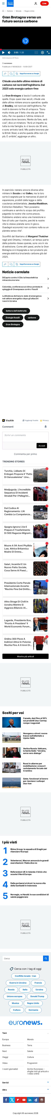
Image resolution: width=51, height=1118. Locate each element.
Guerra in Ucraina (17, 983)
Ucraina (39, 989)
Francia (38, 983)
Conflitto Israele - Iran (25, 976)
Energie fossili (13, 317)
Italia (25, 989)
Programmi (32, 1063)
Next (4, 1051)
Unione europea (14, 996)
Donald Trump (37, 996)
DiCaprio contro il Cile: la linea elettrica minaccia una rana (20, 278)
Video (5, 1063)
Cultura (16, 1010)
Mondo (18, 11)
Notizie (10, 11)
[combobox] (25, 958)
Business (6, 1045)
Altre (4, 1090)
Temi (4, 1033)
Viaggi (5, 1057)
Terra (29, 1045)
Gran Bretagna (13, 324)
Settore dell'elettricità (16, 310)
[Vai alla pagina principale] (10, 3)
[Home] (3, 11)
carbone (32, 317)
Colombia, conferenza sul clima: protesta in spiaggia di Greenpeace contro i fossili (22, 287)
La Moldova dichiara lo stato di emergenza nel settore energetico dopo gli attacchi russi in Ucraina (22, 298)
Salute (30, 1051)
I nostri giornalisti (10, 1069)
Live (44, 3)
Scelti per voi (13, 713)
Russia (11, 989)
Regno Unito (29, 11)
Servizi (5, 1082)
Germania (33, 1010)
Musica (15, 1003)
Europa (5, 1039)
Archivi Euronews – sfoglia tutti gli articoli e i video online (38, 1071)
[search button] (46, 958)
